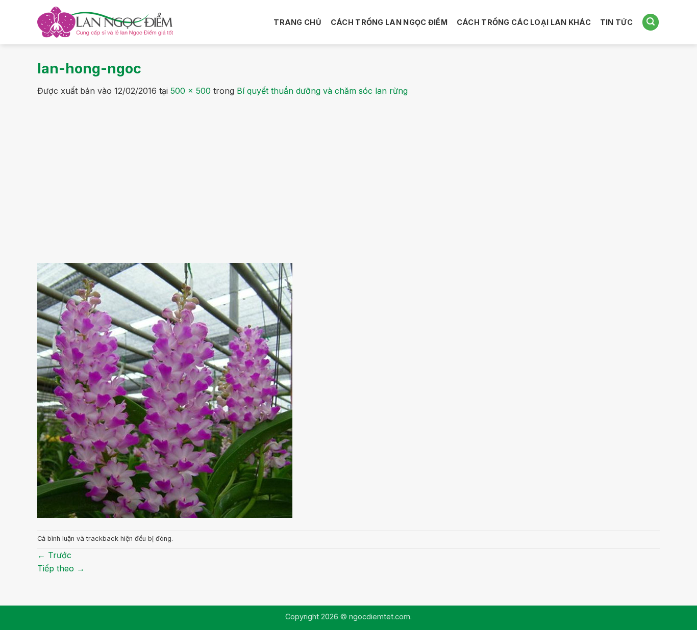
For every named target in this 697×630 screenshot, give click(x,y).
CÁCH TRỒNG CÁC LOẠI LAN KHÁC (524, 22)
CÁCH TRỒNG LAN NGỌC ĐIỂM (389, 22)
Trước (54, 555)
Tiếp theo (61, 568)
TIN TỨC (616, 22)
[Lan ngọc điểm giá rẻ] (105, 22)
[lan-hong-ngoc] (164, 389)
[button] (650, 22)
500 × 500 (190, 91)
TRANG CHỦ (297, 22)
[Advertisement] (348, 174)
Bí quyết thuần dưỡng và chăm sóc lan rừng (322, 91)
